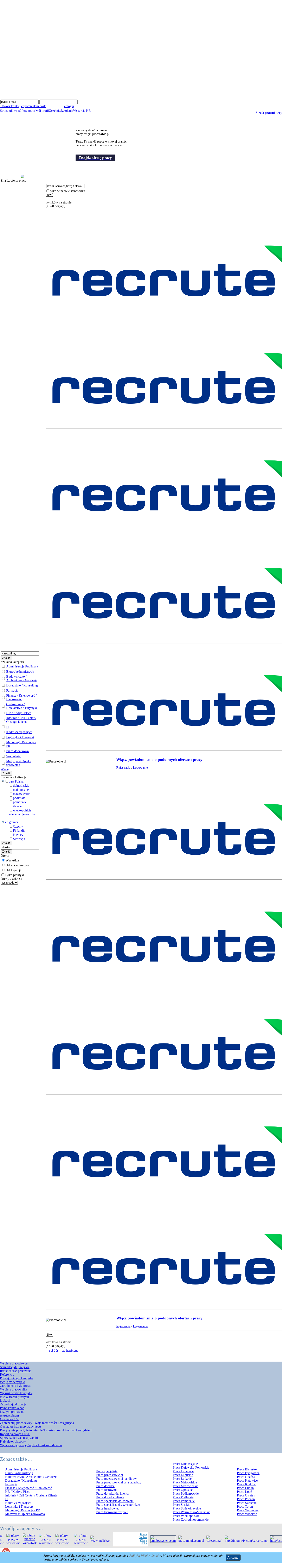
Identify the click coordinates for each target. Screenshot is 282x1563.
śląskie (17, 806)
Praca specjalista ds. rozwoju (115, 1501)
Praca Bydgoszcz (248, 1473)
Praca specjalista (106, 1471)
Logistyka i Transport (20, 737)
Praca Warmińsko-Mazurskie (191, 1512)
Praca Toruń (245, 1506)
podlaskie (19, 798)
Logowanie (140, 767)
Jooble (130, 1537)
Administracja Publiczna (22, 666)
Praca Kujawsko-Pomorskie (191, 1467)
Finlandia (19, 830)
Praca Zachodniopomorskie (191, 1519)
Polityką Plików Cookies (145, 1555)
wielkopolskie (22, 810)
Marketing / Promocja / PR (22, 1510)
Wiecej (5, 769)
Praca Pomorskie (184, 1501)
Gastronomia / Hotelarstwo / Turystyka (22, 706)
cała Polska (16, 781)
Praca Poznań (246, 1499)
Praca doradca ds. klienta (112, 1493)
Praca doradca (105, 1486)
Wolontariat (13, 756)
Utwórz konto (9, 106)
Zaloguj (69, 106)
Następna (72, 1350)
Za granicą (12, 822)
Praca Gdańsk (246, 1477)
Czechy (18, 826)
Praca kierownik (106, 1490)
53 (63, 1350)
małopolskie (21, 789)
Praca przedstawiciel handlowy (116, 1478)
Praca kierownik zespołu (112, 1512)
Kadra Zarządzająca (19, 732)
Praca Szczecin (247, 1503)
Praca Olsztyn (246, 1495)
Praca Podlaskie (183, 1497)
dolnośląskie (21, 785)
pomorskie (20, 802)
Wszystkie (12, 860)
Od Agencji (13, 870)
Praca (130, 1534)
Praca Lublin (245, 1488)
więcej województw (22, 814)
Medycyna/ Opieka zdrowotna (18, 763)
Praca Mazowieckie (185, 1486)
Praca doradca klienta (110, 1497)
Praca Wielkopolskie (186, 1516)
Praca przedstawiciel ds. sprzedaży (118, 1482)
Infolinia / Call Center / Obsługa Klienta (21, 719)
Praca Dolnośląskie (185, 1463)
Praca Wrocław (247, 1514)
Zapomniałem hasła (33, 106)
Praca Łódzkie (182, 1478)
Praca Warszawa (247, 1510)
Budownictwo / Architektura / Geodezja (21, 678)
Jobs (131, 1543)
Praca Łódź (244, 1491)
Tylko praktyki (14, 875)
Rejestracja (123, 767)
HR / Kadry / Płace (18, 713)
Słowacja (19, 839)
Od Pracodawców (17, 865)
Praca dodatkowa (17, 751)
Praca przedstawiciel (109, 1475)
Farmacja (12, 690)
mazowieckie (21, 794)
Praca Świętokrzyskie (187, 1508)
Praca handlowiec (107, 1508)
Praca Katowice (247, 1480)
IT (7, 727)
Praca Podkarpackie (186, 1493)
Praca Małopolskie (185, 1482)
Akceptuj (233, 1557)
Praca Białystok (247, 1469)
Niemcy (18, 834)
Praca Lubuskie (183, 1475)
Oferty (130, 1540)
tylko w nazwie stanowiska (67, 191)
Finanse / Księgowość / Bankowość (21, 697)
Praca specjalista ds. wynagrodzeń (118, 1504)
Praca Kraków (246, 1484)
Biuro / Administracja (20, 671)
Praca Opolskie (183, 1490)
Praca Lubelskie (183, 1471)
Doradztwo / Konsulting (22, 685)
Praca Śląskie (181, 1504)
